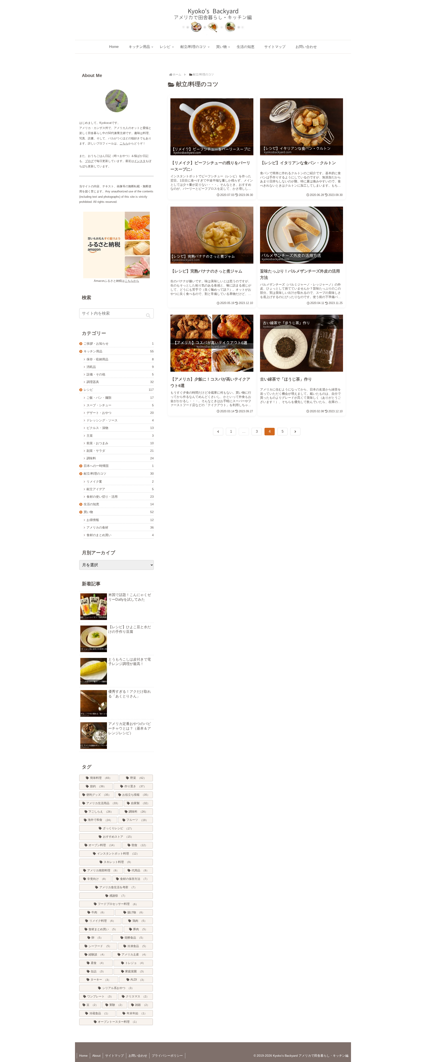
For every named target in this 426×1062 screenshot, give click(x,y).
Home (83, 1055)
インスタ (140, 161)
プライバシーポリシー (167, 1055)
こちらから (132, 280)
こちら (124, 143)
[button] (148, 315)
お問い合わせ (137, 1055)
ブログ (89, 161)
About (96, 1055)
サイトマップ (114, 1055)
